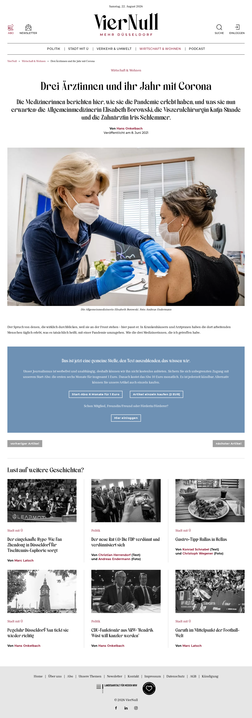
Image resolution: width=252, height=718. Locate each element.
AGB (193, 676)
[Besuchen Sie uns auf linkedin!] (126, 708)
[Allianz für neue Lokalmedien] (149, 688)
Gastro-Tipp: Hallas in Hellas (201, 539)
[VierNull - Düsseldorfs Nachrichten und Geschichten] (126, 24)
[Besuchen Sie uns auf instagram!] (136, 708)
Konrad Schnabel (195, 549)
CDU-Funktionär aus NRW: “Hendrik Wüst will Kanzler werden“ (122, 632)
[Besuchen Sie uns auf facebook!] (116, 708)
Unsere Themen (90, 676)
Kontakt (133, 676)
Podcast (197, 49)
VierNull (12, 61)
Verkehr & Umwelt (114, 49)
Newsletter (114, 676)
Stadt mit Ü (78, 49)
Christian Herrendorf (114, 555)
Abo (70, 676)
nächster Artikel (228, 443)
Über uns (55, 676)
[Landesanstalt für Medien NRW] (116, 688)
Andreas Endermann (114, 559)
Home (38, 676)
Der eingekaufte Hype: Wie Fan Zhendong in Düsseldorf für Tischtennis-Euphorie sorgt (34, 544)
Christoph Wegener (197, 553)
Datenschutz (175, 676)
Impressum (152, 676)
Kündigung (210, 676)
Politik (53, 49)
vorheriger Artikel (25, 443)
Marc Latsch (24, 560)
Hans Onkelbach (130, 128)
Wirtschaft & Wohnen (160, 49)
